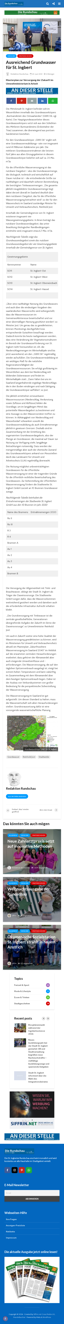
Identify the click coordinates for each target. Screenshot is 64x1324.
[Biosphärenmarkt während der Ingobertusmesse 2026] (20, 1027)
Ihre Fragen (11, 1219)
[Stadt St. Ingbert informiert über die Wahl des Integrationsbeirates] (20, 1075)
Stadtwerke (44, 757)
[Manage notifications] (5, 1318)
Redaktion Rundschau (19, 74)
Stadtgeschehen (25, 56)
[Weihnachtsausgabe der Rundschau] (32, 899)
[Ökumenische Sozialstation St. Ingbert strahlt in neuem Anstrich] (32, 947)
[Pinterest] (22, 1170)
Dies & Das (11, 56)
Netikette (10, 1231)
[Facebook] (7, 1170)
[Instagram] (15, 1170)
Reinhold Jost (29, 757)
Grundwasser (13, 757)
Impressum (11, 1237)
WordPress (47, 1317)
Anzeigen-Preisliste (15, 1225)
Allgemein (13, 835)
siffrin (14, 915)
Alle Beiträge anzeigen (17, 796)
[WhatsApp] (29, 1170)
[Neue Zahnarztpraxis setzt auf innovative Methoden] (32, 851)
